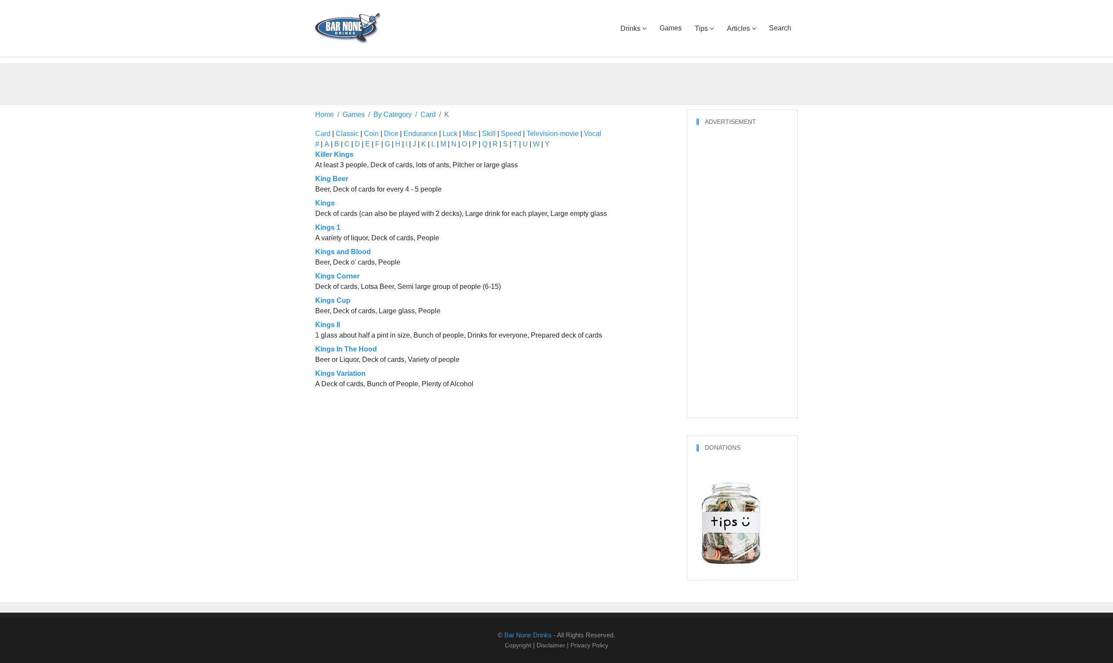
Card (322, 133)
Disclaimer (551, 645)
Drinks (630, 28)
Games (671, 28)
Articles (738, 28)
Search (780, 28)
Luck (450, 133)
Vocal (592, 133)
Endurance (420, 133)
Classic (347, 133)
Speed (511, 133)
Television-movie (553, 133)
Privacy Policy (589, 645)
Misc (470, 133)
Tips (701, 28)
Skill (489, 133)
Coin (371, 133)
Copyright (518, 645)
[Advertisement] (556, 82)
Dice (391, 133)
